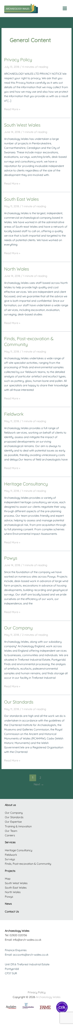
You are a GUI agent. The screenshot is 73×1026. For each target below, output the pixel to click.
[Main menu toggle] (64, 8)
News (8, 903)
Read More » (12, 109)
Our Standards (18, 702)
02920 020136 (18, 935)
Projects (10, 871)
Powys (10, 558)
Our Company (18, 628)
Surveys (10, 859)
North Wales (16, 269)
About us (10, 805)
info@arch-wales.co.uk (27, 939)
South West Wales (22, 125)
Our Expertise (13, 821)
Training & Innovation (18, 826)
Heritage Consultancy (26, 484)
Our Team (11, 831)
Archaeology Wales (48, 997)
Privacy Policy (18, 59)
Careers (10, 835)
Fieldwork (14, 414)
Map (7, 878)
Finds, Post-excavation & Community (28, 863)
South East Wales (21, 199)
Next (39, 784)
